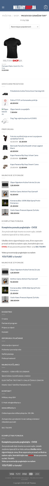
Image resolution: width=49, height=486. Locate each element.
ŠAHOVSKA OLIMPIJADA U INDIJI (16, 376)
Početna (6, 16)
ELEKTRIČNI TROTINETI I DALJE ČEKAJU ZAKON (23, 380)
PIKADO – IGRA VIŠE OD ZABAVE (15, 371)
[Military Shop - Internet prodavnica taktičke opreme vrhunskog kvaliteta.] (24, 7)
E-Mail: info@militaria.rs (11, 402)
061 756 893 (40, 247)
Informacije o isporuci (10, 345)
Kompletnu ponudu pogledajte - (19, 227)
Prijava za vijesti (8, 327)
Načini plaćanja (8, 354)
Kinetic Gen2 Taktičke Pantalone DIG (16, 385)
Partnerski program (9, 323)
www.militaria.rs (9, 408)
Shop (16, 16)
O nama (5, 319)
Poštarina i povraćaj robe (11, 349)
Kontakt (5, 332)
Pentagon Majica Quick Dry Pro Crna (12, 67)
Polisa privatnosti (8, 358)
